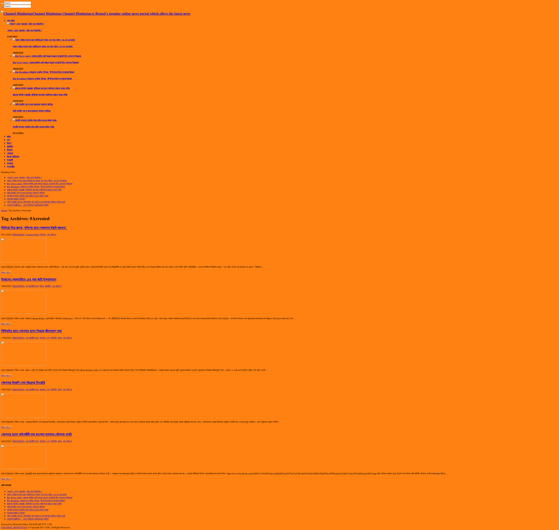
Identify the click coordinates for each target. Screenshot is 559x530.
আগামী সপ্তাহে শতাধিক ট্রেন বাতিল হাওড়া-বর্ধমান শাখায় (33, 126)
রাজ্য (9, 136)
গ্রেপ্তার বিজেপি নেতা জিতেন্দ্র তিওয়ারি (23, 382)
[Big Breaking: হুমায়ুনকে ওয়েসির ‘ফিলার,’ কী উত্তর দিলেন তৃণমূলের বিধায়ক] (43, 72)
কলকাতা (43, 337)
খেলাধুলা (10, 153)
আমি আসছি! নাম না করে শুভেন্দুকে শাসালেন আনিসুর (31, 110)
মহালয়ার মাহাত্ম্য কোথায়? (16, 198)
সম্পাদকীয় (10, 166)
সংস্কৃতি (10, 159)
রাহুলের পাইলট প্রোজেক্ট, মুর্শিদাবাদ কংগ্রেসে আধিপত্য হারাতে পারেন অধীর (40, 94)
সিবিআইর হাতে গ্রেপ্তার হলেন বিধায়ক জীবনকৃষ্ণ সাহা (31, 330)
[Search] (2, 3)
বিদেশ (9, 143)
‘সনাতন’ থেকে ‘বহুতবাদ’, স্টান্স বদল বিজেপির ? (24, 30)
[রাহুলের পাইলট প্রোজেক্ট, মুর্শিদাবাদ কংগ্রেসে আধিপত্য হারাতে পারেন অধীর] (41, 88)
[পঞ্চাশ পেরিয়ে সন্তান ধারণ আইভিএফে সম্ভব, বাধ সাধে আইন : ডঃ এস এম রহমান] (44, 39)
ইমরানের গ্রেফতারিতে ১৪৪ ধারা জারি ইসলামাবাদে (28, 279)
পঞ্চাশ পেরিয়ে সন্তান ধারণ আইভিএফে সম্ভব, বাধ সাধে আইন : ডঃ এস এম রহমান (43, 46)
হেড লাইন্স (11, 20)
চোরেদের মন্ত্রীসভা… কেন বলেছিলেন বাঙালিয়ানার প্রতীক (28, 204)
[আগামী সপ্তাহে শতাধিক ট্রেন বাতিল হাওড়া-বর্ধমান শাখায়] (34, 120)
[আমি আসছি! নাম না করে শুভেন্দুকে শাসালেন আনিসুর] (33, 104)
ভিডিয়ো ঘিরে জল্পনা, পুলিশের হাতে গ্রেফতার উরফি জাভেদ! (34, 227)
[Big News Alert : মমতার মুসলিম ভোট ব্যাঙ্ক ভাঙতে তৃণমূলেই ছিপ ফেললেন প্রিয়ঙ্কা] (47, 56)
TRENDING (18, 234)
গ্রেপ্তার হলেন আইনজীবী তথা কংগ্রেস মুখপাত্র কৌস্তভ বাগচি (36, 434)
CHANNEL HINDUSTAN (14, 527)
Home (4, 210)
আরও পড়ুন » (6, 272)
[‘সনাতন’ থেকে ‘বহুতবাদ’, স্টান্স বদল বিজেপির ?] (25, 23)
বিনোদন (10, 149)
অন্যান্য (10, 163)
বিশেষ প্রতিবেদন (13, 156)
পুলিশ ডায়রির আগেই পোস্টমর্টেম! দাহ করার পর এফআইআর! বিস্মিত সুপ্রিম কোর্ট (36, 201)
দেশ (8, 139)
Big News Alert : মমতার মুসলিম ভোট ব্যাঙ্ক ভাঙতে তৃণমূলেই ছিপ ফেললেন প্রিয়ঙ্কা (46, 62)
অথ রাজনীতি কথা (32, 286)
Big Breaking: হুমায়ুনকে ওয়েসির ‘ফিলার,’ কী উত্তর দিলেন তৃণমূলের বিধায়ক (42, 78)
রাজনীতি (10, 146)
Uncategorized (32, 234)
